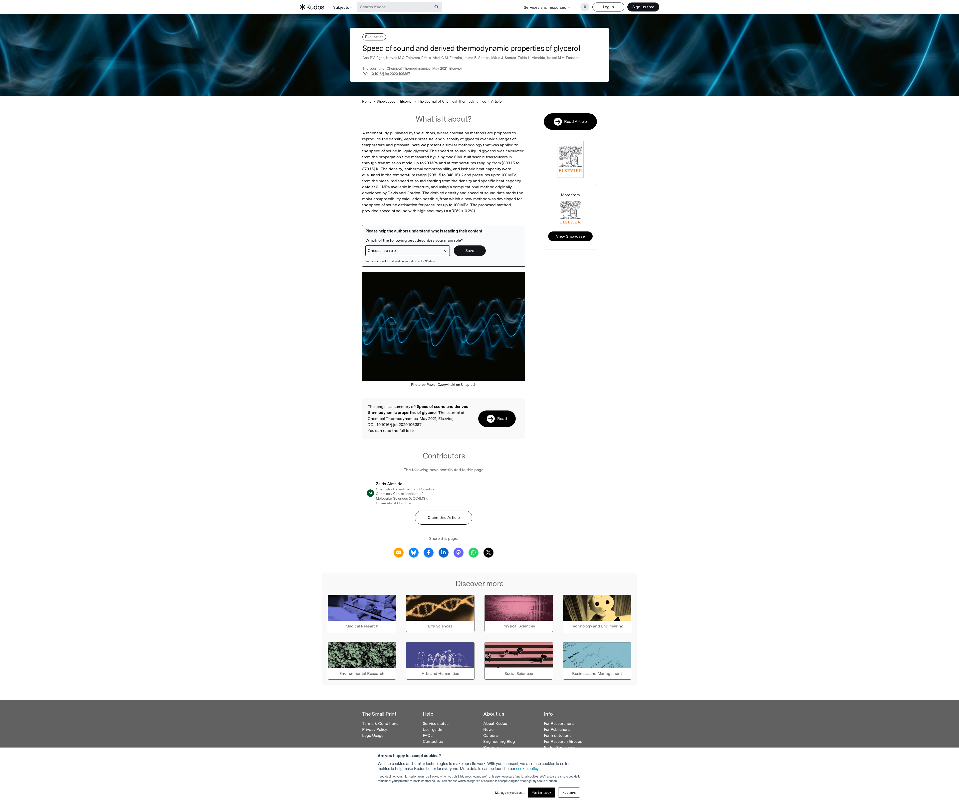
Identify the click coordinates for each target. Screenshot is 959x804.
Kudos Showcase (559, 747)
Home (367, 101)
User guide (432, 729)
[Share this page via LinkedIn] (443, 552)
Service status (436, 723)
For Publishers (557, 729)
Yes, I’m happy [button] (541, 792)
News (488, 729)
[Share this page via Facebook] (428, 552)
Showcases (386, 101)
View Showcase (570, 236)
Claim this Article (444, 517)
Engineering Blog (499, 741)
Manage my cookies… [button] (509, 792)
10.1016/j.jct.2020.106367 (390, 74)
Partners (491, 747)
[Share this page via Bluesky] (413, 552)
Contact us (433, 741)
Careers (490, 735)
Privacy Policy (374, 729)
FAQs (428, 735)
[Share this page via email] (398, 552)
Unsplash (468, 385)
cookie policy (527, 768)
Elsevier (406, 101)
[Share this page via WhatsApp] (473, 552)
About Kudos (495, 723)
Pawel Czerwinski (441, 385)
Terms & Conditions (380, 723)
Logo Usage (373, 735)
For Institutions (557, 735)
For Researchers (559, 723)
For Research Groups (563, 741)
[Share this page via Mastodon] (458, 552)
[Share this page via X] (488, 552)
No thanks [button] (569, 792)
